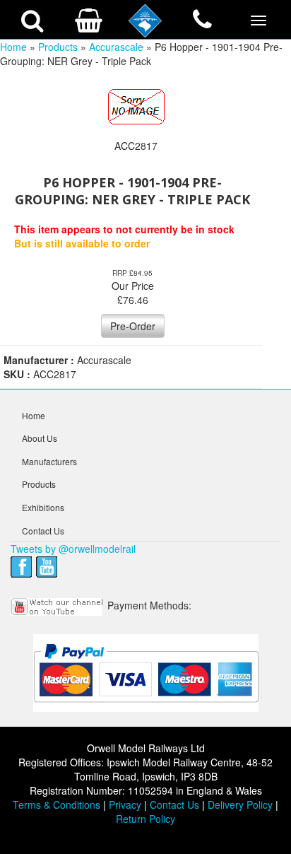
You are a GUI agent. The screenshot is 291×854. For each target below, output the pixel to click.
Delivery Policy (240, 804)
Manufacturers (49, 461)
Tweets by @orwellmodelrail (73, 549)
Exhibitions (43, 507)
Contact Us (43, 531)
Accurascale (116, 47)
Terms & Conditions (56, 804)
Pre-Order (132, 326)
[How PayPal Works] (146, 672)
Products (58, 47)
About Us (39, 438)
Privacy (125, 804)
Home (13, 47)
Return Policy (145, 819)
